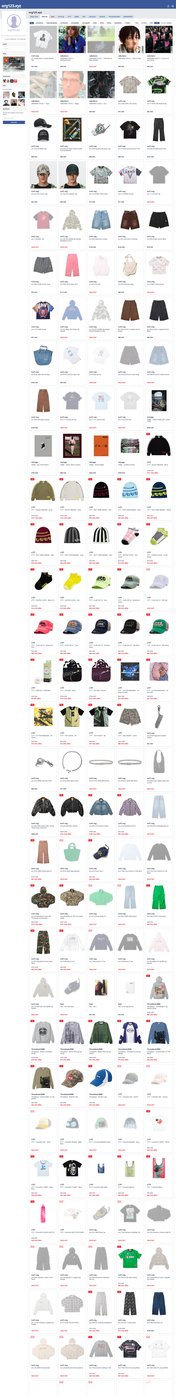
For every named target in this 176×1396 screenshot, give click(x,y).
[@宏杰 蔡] (21, 94)
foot (83, 17)
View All (44, 17)
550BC (77, 17)
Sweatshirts (118, 23)
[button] (43, 47)
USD (157, 23)
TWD (151, 23)
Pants (95, 23)
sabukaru (92, 17)
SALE (52, 17)
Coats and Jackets (51, 23)
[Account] (168, 6)
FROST (12, 72)
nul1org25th (75, 23)
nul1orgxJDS (86, 23)
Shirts (102, 23)
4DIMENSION (128, 17)
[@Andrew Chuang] (21, 102)
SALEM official (6, 72)
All (32, 23)
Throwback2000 (114, 17)
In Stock (144, 23)
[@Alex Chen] (6, 102)
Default (169, 23)
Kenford (102, 17)
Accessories (39, 23)
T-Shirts (127, 23)
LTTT (69, 17)
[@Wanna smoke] (13, 94)
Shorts (109, 23)
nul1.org (61, 17)
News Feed (34, 17)
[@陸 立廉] (13, 102)
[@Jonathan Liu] (6, 94)
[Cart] (172, 6)
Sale (137, 23)
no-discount (64, 23)
